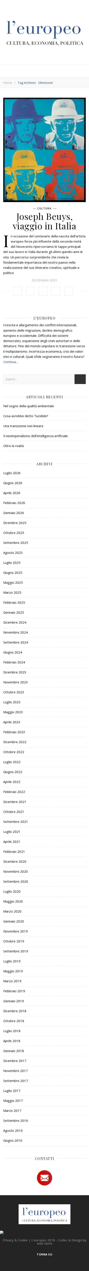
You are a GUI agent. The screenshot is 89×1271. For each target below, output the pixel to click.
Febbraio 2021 (14, 851)
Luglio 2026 (12, 473)
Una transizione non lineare (23, 426)
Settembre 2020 (15, 881)
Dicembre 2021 (14, 801)
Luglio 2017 (12, 1090)
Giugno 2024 (12, 652)
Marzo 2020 (12, 911)
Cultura (44, 208)
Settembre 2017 (15, 1080)
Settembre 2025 (15, 542)
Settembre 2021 (15, 821)
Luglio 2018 (12, 1031)
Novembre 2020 (15, 871)
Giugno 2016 (12, 1140)
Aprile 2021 (11, 841)
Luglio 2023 (12, 702)
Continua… (10, 362)
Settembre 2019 (15, 951)
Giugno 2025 (12, 572)
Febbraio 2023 (14, 732)
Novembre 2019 (15, 931)
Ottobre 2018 (13, 1021)
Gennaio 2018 (13, 1051)
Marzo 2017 (12, 1110)
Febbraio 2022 (14, 792)
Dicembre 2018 (14, 1011)
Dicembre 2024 (14, 622)
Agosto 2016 (13, 1130)
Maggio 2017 (13, 1100)
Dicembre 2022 (14, 742)
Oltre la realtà (13, 446)
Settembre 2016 (15, 1120)
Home (7, 83)
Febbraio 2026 (14, 503)
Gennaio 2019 (13, 1001)
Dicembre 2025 (14, 522)
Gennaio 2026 (13, 513)
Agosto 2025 (13, 552)
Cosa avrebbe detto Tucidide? (25, 416)
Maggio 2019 (13, 971)
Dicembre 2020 (14, 861)
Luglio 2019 (12, 961)
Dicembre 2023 (14, 672)
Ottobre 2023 (13, 692)
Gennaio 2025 (13, 612)
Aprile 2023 (11, 722)
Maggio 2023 (13, 712)
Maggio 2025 (13, 582)
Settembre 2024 (15, 642)
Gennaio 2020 (13, 921)
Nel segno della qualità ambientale (28, 406)
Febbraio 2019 (14, 991)
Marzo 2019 (12, 981)
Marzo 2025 (12, 592)
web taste (44, 1243)
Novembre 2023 (15, 682)
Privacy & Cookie (15, 1240)
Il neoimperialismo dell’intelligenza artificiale (35, 436)
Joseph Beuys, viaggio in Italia (44, 221)
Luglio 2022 (12, 762)
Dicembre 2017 (14, 1061)
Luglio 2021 (12, 831)
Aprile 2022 (11, 782)
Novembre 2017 (15, 1070)
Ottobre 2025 (13, 532)
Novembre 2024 (15, 632)
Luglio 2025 (12, 562)
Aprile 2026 (11, 493)
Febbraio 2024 (14, 662)
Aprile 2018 (11, 1041)
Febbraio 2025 (14, 602)
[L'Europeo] (44, 32)
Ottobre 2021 (13, 811)
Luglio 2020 (12, 891)
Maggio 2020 (13, 901)
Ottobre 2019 (13, 941)
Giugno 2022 (12, 772)
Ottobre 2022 (13, 752)
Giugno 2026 (12, 483)
